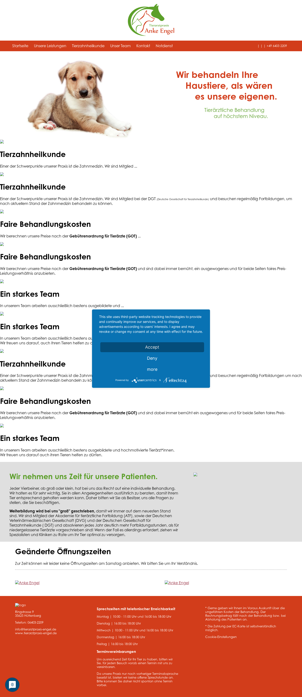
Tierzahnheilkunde (88, 45)
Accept (152, 347)
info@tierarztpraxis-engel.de (35, 629)
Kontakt (143, 45)
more (152, 369)
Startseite (20, 45)
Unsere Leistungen (50, 45)
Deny (152, 358)
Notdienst (164, 45)
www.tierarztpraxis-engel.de (36, 633)
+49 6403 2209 (277, 46)
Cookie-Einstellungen (221, 637)
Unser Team (120, 45)
